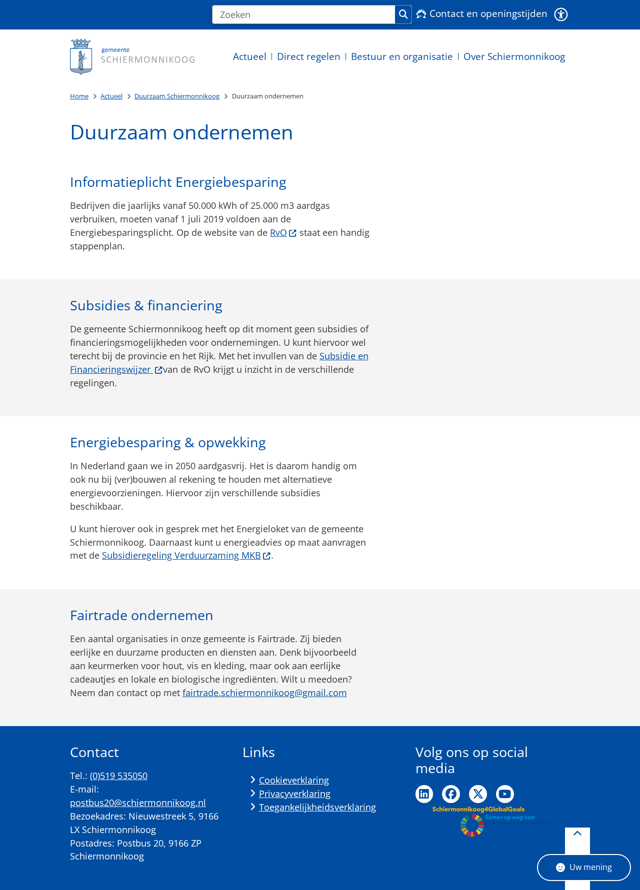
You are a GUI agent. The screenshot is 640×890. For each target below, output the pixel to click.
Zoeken (403, 14)
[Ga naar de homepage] (132, 56)
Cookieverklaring (294, 780)
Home (79, 95)
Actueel (111, 95)
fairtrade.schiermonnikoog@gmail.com (264, 693)
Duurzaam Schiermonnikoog (177, 95)
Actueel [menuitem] (249, 56)
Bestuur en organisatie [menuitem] (402, 56)
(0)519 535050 (119, 776)
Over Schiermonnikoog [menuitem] (514, 56)
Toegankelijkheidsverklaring (317, 807)
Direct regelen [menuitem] (308, 56)
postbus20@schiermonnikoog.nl (138, 803)
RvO (278, 232)
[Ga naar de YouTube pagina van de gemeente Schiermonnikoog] (505, 794)
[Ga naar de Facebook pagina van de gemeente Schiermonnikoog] (451, 794)
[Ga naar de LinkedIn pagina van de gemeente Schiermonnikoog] (425, 794)
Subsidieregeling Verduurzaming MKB (181, 555)
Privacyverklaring (294, 794)
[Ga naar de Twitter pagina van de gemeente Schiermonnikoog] (478, 794)
